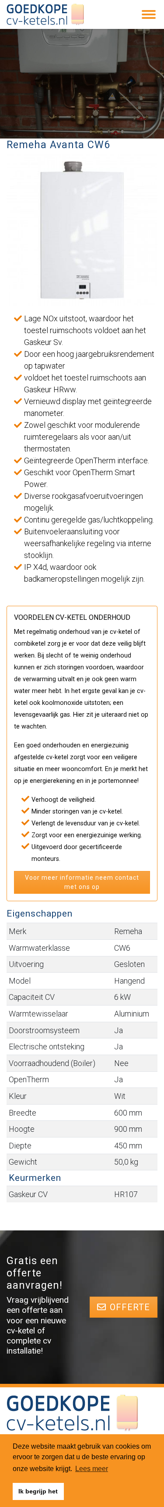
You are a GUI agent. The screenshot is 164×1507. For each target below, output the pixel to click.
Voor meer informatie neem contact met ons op (82, 882)
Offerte (130, 1307)
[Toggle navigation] (148, 14)
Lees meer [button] (91, 1468)
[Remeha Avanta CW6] (82, 230)
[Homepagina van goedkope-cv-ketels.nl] (45, 14)
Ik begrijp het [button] (38, 1491)
